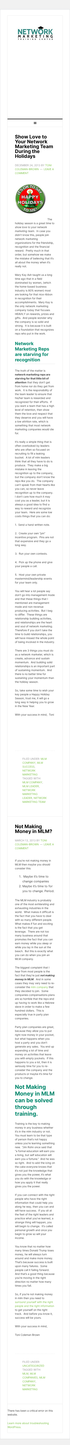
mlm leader (30, 786)
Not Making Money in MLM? (33, 829)
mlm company (32, 782)
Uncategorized (33, 1365)
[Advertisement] (35, 79)
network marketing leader (30, 793)
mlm (25, 1373)
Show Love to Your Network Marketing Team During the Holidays (34, 146)
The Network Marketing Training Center (35, 32)
